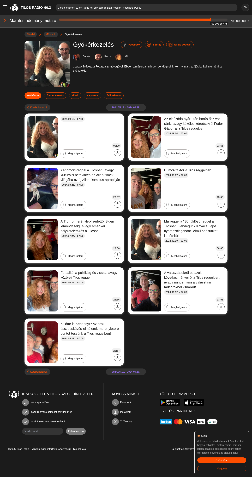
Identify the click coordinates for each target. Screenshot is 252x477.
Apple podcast (182, 44)
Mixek (75, 95)
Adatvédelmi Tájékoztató (72, 448)
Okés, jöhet (221, 460)
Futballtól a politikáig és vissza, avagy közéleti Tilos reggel (89, 275)
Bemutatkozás (55, 95)
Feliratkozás (113, 95)
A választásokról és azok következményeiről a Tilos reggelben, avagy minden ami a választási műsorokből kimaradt (192, 280)
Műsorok (51, 34)
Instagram (125, 411)
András (87, 56)
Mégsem (222, 468)
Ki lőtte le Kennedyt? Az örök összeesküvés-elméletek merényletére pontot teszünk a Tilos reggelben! (90, 328)
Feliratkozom (76, 431)
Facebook (134, 44)
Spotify (157, 44)
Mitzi (127, 56)
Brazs (107, 56)
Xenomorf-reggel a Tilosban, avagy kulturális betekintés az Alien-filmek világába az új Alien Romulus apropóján (90, 175)
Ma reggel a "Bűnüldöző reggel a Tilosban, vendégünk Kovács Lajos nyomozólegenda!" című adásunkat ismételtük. (191, 228)
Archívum (33, 95)
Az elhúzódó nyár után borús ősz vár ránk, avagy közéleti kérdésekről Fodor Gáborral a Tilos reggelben (193, 123)
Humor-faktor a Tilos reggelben (187, 170)
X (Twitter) (126, 421)
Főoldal (31, 34)
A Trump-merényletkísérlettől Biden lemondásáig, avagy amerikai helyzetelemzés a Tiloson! (87, 226)
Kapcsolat (93, 95)
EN (245, 7)
